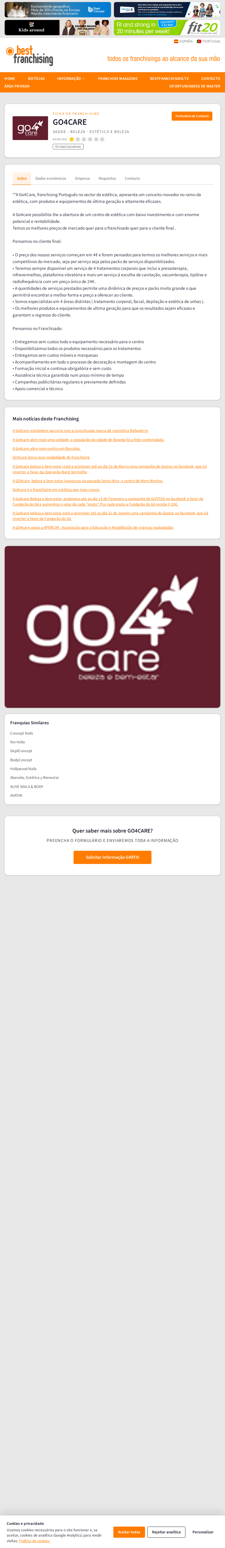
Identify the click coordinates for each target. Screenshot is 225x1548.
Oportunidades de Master (195, 86)
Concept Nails (21, 733)
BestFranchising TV (169, 78)
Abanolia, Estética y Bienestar (34, 777)
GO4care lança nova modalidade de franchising (51, 457)
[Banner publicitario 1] (57, 10)
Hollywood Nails (23, 769)
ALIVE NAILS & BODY (26, 786)
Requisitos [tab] (107, 178)
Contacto (211, 78)
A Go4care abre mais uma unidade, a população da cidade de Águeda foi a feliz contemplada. (88, 439)
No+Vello (17, 742)
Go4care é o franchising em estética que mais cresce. (56, 489)
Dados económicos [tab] (50, 178)
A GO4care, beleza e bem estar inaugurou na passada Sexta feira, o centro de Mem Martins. (88, 481)
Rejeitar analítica (166, 1532)
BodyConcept (21, 760)
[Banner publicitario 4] (167, 28)
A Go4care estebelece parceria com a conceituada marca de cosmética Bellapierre (80, 430)
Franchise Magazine (117, 78)
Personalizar (203, 1532)
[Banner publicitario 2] (167, 10)
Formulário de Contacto (192, 116)
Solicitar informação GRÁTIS (112, 857)
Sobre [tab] (22, 178)
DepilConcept (21, 751)
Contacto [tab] (132, 178)
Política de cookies (34, 1541)
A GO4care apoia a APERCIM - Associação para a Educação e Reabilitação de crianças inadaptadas (93, 527)
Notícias (36, 78)
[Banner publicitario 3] (57, 28)
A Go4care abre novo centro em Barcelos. (47, 448)
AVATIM (16, 795)
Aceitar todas (129, 1532)
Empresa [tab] (82, 178)
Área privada (16, 86)
